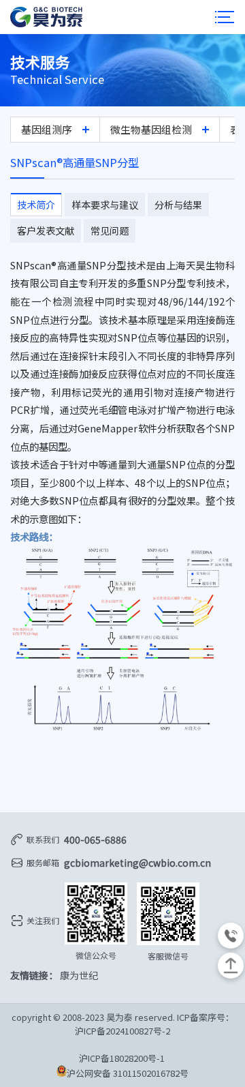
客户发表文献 (45, 230)
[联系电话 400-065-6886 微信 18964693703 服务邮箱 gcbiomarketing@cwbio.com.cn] (231, 936)
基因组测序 (46, 129)
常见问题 (110, 230)
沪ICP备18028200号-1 (123, 1058)
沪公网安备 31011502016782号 (128, 1073)
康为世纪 (79, 975)
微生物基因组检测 (151, 129)
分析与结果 (178, 204)
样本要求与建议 (104, 204)
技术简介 (36, 204)
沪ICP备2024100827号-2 (122, 1030)
